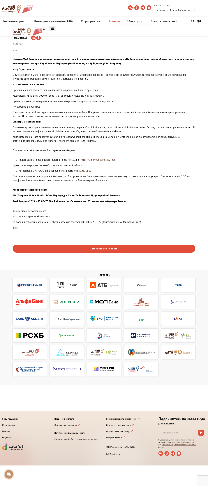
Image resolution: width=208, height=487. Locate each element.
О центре (133, 21)
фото (15, 227)
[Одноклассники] (38, 37)
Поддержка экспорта (64, 418)
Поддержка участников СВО (53, 21)
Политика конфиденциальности (69, 432)
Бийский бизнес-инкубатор (117, 431)
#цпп (15, 50)
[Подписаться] (201, 433)
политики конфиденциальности (180, 442)
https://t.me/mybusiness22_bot (98, 159)
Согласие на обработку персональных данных (76, 439)
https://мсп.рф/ (82, 170)
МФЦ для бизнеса (114, 437)
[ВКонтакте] (33, 37)
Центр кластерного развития (118, 425)
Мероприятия (90, 21)
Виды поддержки (14, 21)
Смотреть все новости (104, 249)
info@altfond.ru (113, 454)
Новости (114, 21)
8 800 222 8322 (163, 6)
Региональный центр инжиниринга (121, 419)
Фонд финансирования (65, 425)
